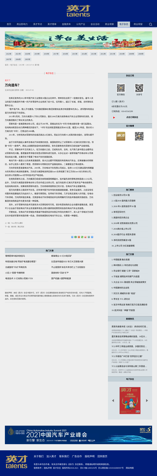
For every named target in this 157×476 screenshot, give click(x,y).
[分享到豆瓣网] (76, 237)
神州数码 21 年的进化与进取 (125, 265)
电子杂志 (13, 65)
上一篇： (14, 223)
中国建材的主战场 (120, 288)
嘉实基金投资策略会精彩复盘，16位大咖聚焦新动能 (130, 336)
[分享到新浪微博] (86, 237)
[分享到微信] (83, 237)
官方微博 (130, 126)
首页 (9, 24)
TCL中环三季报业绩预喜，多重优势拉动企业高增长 (130, 346)
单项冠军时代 (118, 212)
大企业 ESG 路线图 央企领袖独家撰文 (129, 282)
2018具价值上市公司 (121, 229)
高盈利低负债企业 (120, 218)
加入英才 (51, 456)
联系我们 (64, 456)
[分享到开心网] (79, 237)
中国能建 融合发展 (121, 260)
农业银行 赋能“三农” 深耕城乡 (126, 271)
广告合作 (77, 456)
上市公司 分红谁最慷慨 (123, 246)
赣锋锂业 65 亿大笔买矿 (61, 256)
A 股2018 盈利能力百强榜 (123, 201)
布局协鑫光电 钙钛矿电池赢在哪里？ (21, 262)
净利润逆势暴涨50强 (121, 240)
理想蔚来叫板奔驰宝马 (15, 256)
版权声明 (90, 456)
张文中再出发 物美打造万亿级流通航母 (129, 305)
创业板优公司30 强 (121, 195)
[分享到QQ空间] (89, 237)
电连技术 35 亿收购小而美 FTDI (19, 278)
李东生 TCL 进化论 (121, 299)
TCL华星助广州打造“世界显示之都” (127, 356)
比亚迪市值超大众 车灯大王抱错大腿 (67, 262)
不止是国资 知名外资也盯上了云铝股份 (68, 267)
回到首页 (102, 456)
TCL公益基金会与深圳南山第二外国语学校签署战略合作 (130, 366)
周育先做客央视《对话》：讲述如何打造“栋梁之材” (130, 327)
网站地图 (129, 468)
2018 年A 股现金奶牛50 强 (124, 206)
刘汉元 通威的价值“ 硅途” (124, 293)
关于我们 (39, 456)
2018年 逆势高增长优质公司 (124, 223)
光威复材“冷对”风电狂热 (16, 267)
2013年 (21, 65)
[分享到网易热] (73, 237)
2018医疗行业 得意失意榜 (124, 234)
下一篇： (14, 227)
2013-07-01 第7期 (32, 65)
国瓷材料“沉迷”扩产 (60, 273)
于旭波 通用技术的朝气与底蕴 (125, 276)
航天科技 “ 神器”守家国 (123, 310)
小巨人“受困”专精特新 (15, 273)
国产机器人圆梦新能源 (61, 278)
